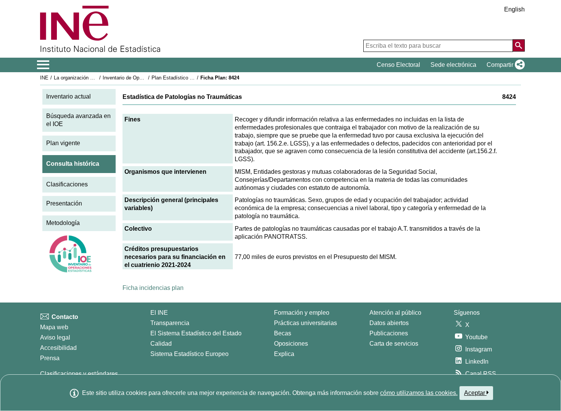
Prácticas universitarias (305, 323)
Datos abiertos (389, 323)
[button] (504, 65)
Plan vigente (63, 143)
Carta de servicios (393, 343)
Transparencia (169, 323)
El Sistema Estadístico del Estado (196, 333)
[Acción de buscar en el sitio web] (519, 45)
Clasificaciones (67, 184)
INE (44, 78)
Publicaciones (388, 333)
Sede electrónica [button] (453, 64)
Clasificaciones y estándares (79, 374)
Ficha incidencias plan (153, 288)
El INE (159, 312)
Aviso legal (55, 337)
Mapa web (54, 327)
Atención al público (395, 312)
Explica (284, 354)
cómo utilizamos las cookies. (419, 393)
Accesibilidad (58, 348)
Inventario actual (68, 96)
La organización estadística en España (97, 78)
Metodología (63, 223)
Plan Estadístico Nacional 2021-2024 (192, 78)
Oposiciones (291, 343)
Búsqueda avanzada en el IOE (78, 120)
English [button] (514, 9)
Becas (282, 333)
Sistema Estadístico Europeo (189, 354)
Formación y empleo (301, 312)
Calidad (161, 343)
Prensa (50, 358)
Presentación (64, 203)
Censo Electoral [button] (398, 64)
